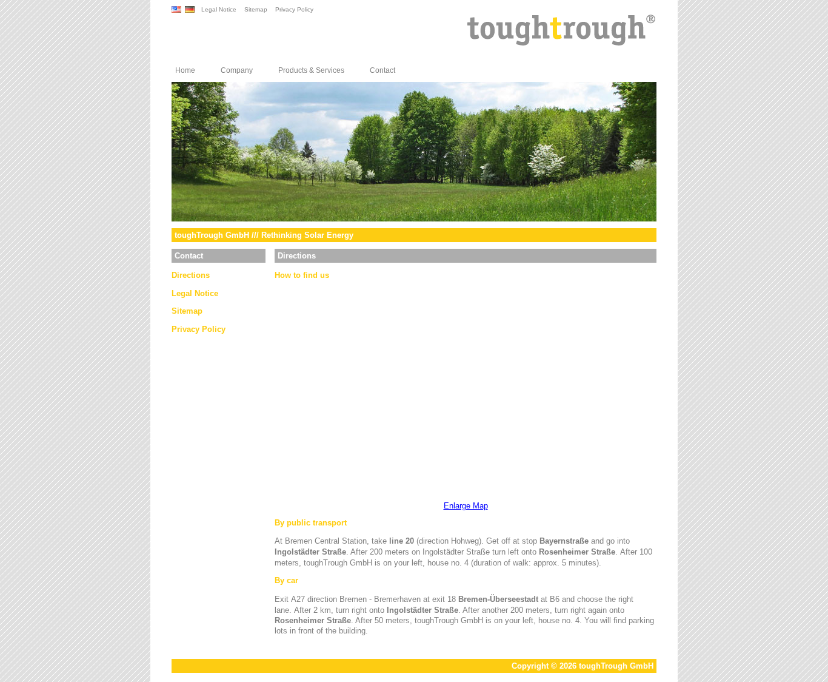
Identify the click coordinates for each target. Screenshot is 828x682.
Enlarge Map (466, 505)
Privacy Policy (294, 9)
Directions (191, 275)
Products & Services (311, 70)
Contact (382, 70)
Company (237, 70)
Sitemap (255, 9)
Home (185, 70)
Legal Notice (218, 9)
